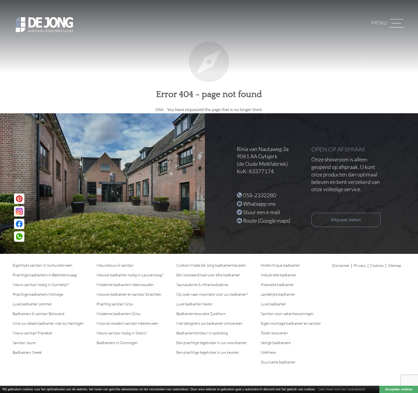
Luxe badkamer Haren (194, 304)
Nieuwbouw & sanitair (115, 265)
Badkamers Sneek (27, 352)
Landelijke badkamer (278, 294)
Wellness (268, 352)
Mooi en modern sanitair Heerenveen (127, 323)
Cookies (377, 265)
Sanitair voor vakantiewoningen (287, 313)
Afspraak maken (346, 220)
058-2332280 (259, 195)
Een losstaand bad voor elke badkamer (208, 274)
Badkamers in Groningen (117, 342)
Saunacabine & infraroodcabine (202, 284)
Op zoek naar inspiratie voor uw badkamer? (212, 294)
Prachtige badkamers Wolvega (38, 294)
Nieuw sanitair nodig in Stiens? (122, 333)
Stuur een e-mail (261, 212)
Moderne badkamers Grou (119, 313)
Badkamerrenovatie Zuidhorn (201, 313)
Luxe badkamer (273, 304)
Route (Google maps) (267, 220)
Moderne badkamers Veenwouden (125, 284)
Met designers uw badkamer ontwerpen (209, 323)
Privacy (360, 265)
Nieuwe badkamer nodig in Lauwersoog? (130, 274)
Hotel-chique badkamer (280, 265)
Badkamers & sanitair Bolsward (38, 313)
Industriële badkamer (278, 274)
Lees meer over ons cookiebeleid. (342, 389)
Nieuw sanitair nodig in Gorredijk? (41, 284)
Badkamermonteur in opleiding (202, 333)
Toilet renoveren (274, 333)
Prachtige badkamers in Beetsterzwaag (45, 274)
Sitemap (394, 265)
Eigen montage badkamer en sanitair (291, 323)
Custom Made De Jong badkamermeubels (211, 265)
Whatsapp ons (259, 203)
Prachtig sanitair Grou (115, 304)
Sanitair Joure (24, 342)
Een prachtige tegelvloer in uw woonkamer (211, 342)
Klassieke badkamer (277, 284)
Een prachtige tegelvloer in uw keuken (207, 352)
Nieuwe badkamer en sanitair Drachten (129, 294)
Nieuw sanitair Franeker (32, 333)
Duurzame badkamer (278, 362)
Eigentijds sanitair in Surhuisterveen (42, 265)
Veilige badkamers (276, 342)
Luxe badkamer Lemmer (32, 304)
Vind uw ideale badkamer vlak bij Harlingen (48, 323)
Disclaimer (341, 265)
